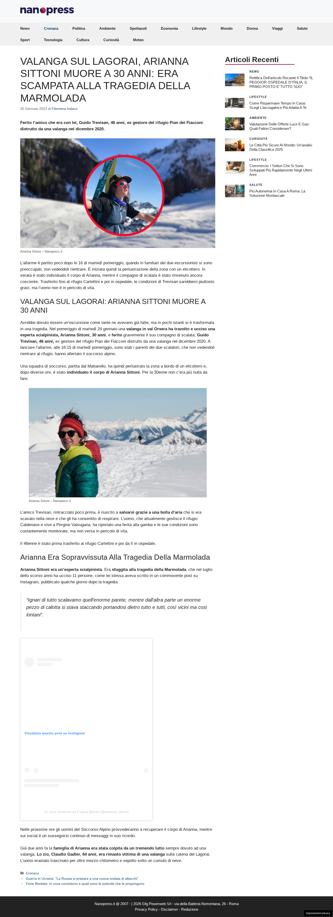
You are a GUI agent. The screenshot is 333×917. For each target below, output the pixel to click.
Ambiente (107, 28)
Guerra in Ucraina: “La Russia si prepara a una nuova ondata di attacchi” (82, 878)
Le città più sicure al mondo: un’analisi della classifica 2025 (280, 147)
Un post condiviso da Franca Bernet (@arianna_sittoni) (86, 812)
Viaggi (277, 28)
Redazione (189, 909)
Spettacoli (138, 28)
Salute (302, 28)
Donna (252, 28)
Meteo (138, 40)
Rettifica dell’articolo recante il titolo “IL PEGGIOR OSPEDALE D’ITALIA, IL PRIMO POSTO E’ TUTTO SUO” (281, 82)
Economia (169, 28)
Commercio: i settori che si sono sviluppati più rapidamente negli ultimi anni (280, 170)
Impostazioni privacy (318, 913)
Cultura (83, 40)
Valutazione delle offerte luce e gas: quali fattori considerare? (279, 126)
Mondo (227, 28)
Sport (25, 40)
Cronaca (51, 28)
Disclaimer (169, 909)
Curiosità (111, 40)
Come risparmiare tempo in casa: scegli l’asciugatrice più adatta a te (277, 105)
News (25, 28)
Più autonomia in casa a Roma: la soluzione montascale (277, 193)
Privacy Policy (146, 909)
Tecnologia (53, 40)
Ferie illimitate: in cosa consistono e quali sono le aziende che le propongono (85, 884)
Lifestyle (199, 28)
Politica (78, 28)
